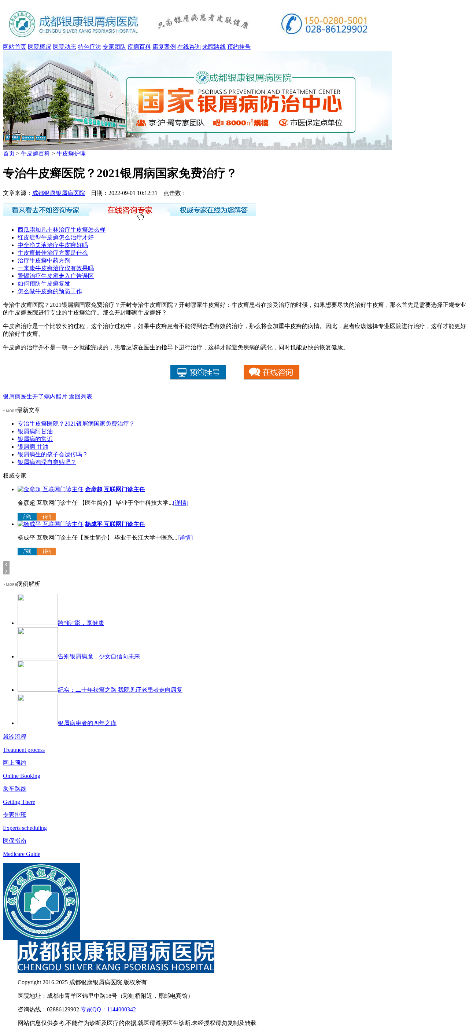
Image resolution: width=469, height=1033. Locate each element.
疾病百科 (139, 47)
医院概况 (39, 47)
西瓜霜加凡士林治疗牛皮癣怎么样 (62, 230)
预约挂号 (239, 47)
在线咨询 (189, 47)
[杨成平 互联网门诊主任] (51, 524)
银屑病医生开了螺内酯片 (35, 396)
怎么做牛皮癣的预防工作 (50, 291)
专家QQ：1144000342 (108, 1009)
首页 (9, 153)
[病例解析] (10, 584)
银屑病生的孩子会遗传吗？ (53, 454)
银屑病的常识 (35, 439)
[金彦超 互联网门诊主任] (51, 489)
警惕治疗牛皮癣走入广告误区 (56, 276)
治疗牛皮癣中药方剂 (44, 260)
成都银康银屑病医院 (58, 193)
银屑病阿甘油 (35, 431)
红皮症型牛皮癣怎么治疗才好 (56, 237)
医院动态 (64, 47)
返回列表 (80, 396)
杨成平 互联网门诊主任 (115, 524)
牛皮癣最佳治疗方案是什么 (53, 253)
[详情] (180, 503)
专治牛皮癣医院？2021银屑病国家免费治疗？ (76, 423)
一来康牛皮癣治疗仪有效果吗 (56, 268)
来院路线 (214, 47)
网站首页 (14, 47)
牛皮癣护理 (71, 153)
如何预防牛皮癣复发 (44, 283)
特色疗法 (89, 47)
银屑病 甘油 (33, 447)
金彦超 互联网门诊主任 (115, 489)
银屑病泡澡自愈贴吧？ (47, 462)
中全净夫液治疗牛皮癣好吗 (53, 245)
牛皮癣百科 (35, 153)
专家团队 (114, 47)
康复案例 (164, 47)
